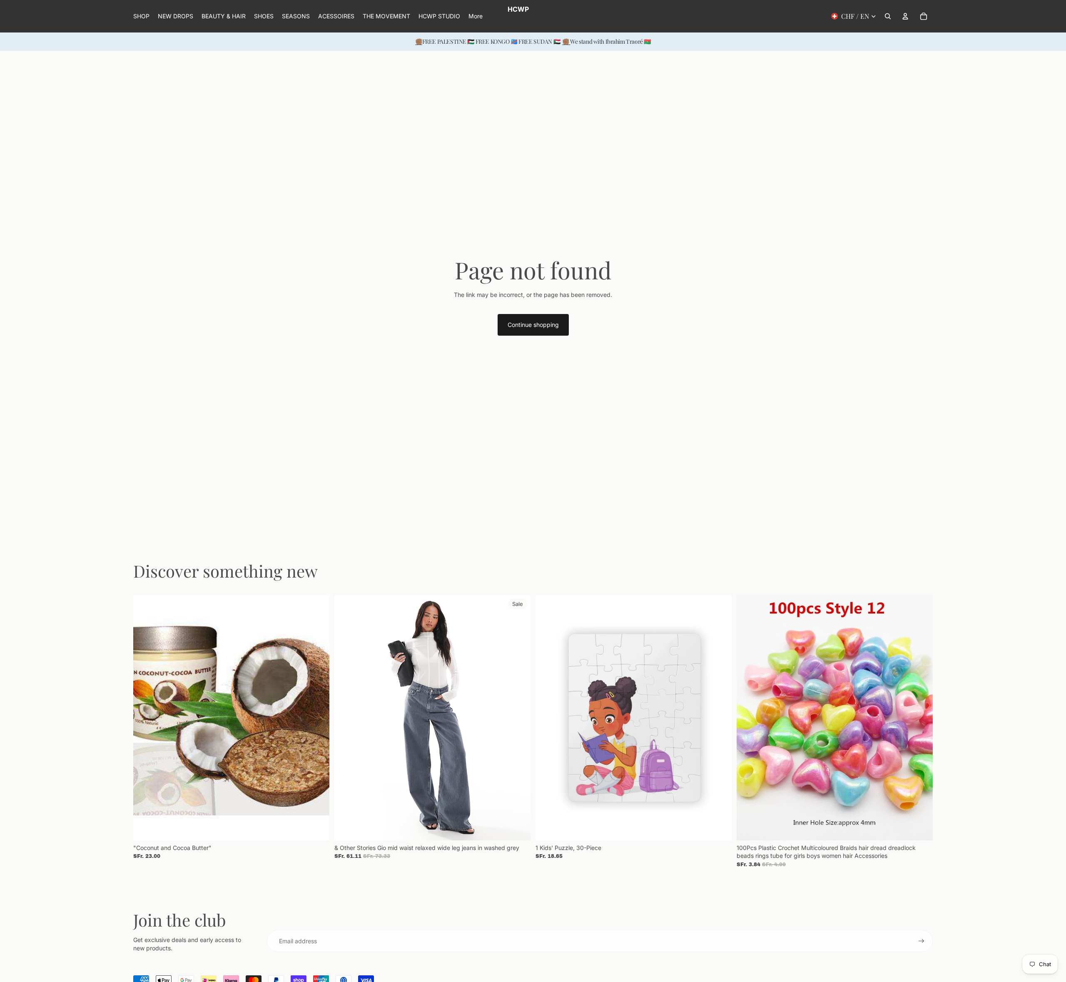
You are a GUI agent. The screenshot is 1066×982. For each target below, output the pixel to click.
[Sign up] (921, 941)
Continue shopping (533, 324)
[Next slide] (316, 717)
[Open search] (888, 16)
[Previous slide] (145, 717)
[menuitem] (475, 16)
